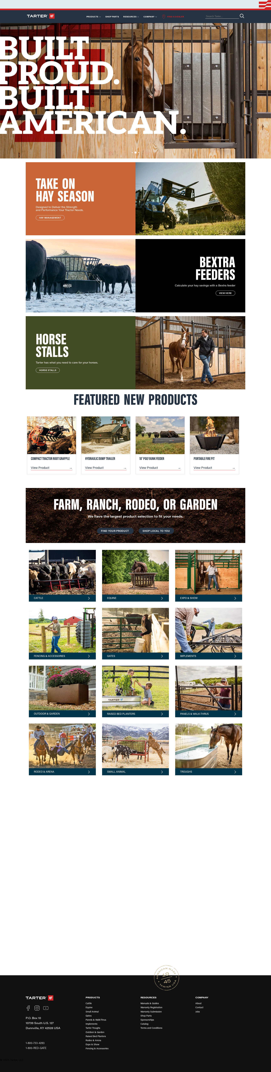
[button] (132, 152)
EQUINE (111, 598)
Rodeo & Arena (93, 1040)
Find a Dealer (175, 16)
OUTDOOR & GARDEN (47, 713)
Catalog (144, 1023)
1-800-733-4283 (35, 1043)
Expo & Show (92, 1044)
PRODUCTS (93, 997)
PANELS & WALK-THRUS (194, 713)
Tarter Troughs (93, 1027)
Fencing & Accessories (97, 1048)
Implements (91, 1023)
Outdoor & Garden (95, 1032)
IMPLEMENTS (188, 656)
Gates (89, 1015)
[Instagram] (37, 1008)
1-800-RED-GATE (36, 1048)
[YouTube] (45, 1008)
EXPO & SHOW (189, 598)
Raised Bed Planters (96, 1036)
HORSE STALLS (47, 370)
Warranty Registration (151, 1007)
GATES (111, 656)
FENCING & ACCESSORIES (49, 656)
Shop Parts (112, 16)
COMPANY (201, 997)
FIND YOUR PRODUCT (115, 530)
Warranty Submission (151, 1011)
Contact (199, 1007)
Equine (89, 1007)
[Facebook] (28, 1008)
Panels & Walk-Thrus (96, 1019)
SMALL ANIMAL (116, 771)
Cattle (89, 1003)
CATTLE (38, 598)
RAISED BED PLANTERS (121, 713)
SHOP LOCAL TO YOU (156, 530)
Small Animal (92, 1011)
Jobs (197, 1011)
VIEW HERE (225, 293)
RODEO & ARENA (44, 771)
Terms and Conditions (151, 1027)
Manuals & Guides (150, 1003)
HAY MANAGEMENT (50, 217)
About (198, 1003)
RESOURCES (129, 16)
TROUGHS (186, 771)
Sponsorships (147, 1019)
